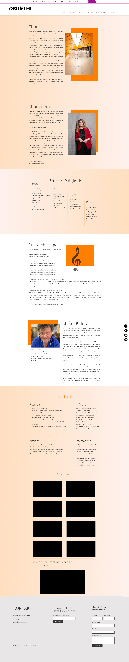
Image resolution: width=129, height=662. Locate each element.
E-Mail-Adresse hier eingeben (61, 615)
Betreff (94, 629)
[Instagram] (126, 326)
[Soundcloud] (126, 339)
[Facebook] (126, 330)
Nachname (107, 615)
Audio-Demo (34, 360)
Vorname (94, 615)
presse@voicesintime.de (20, 622)
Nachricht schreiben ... (96, 635)
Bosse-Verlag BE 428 (37, 356)
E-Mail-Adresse (96, 622)
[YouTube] (126, 335)
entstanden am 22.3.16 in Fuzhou (42, 566)
